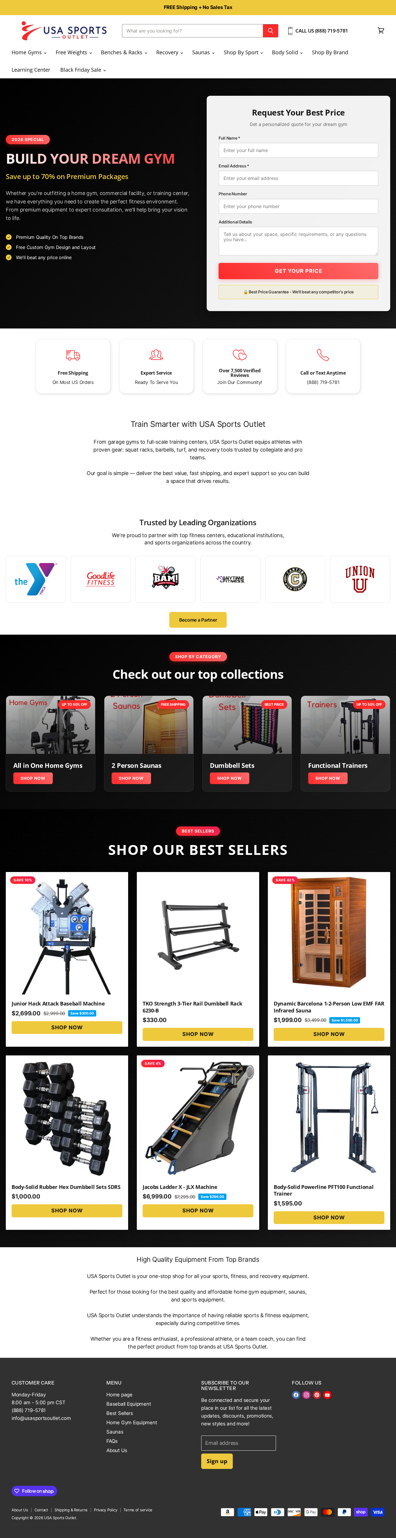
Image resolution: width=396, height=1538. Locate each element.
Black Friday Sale (81, 69)
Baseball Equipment (128, 1404)
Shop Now (33, 778)
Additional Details (235, 222)
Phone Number (233, 194)
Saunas (201, 52)
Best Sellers (119, 1413)
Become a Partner (198, 620)
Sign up (217, 1461)
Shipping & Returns (71, 1510)
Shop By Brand (330, 52)
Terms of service (137, 1510)
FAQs (112, 1441)
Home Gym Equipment (131, 1422)
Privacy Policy (105, 1510)
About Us (116, 1450)
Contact (41, 1510)
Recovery (168, 52)
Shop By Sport (242, 52)
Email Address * (234, 166)
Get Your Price (298, 271)
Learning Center (31, 69)
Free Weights (72, 52)
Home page (119, 1395)
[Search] (270, 30)
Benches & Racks (122, 52)
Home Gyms (27, 52)
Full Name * (229, 138)
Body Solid (285, 52)
